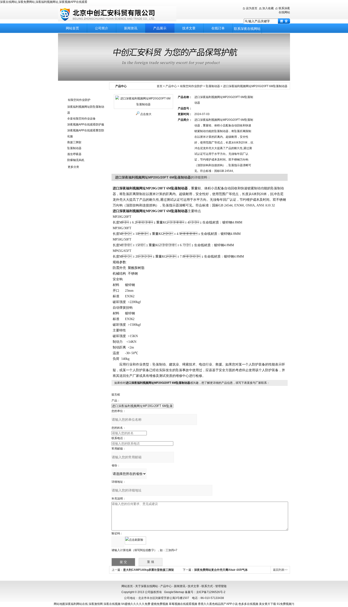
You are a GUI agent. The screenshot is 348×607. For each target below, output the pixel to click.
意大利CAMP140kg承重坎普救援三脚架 (148, 569)
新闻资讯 (130, 28)
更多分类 (73, 167)
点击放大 (146, 114)
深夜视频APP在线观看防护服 (85, 124)
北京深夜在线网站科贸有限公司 (117, 14)
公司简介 (101, 28)
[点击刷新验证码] (135, 540)
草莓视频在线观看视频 (183, 604)
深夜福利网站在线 (76, 604)
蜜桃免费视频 (159, 604)
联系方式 (207, 586)
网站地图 (59, 604)
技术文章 (189, 28)
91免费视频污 (285, 604)
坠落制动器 (74, 148)
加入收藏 (268, 8)
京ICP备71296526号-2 (210, 592)
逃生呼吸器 (74, 154)
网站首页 (72, 28)
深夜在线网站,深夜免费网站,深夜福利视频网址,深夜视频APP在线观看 (43, 2)
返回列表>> (280, 569)
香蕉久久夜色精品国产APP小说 (218, 604)
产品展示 (159, 28)
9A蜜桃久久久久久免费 (135, 604)
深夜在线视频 (111, 604)
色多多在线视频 (248, 604)
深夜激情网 (96, 604)
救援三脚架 (74, 142)
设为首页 (251, 8)
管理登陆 (221, 586)
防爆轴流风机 (75, 160)
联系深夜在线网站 (247, 29)
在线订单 (218, 28)
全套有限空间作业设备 (81, 118)
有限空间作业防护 (79, 100)
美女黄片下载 (267, 604)
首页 (159, 86)
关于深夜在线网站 (146, 586)
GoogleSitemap (174, 592)
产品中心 (171, 86)
